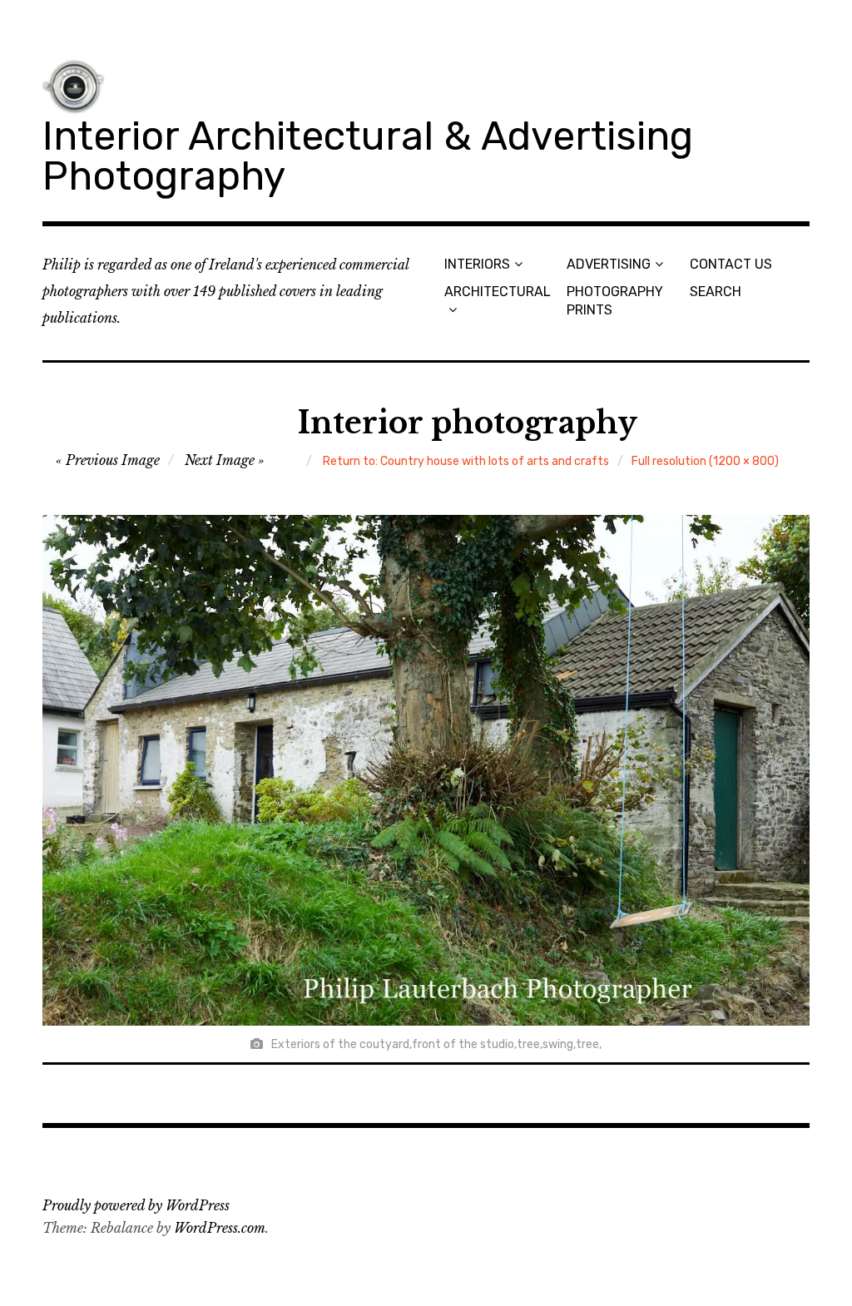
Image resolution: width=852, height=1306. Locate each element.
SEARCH (715, 291)
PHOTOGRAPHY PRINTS (615, 300)
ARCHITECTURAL (497, 291)
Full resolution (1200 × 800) (705, 461)
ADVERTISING (609, 264)
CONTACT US (731, 264)
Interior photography (467, 423)
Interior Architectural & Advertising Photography (367, 156)
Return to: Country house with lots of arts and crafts (466, 461)
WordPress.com (219, 1227)
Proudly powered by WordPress (136, 1205)
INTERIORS (477, 264)
